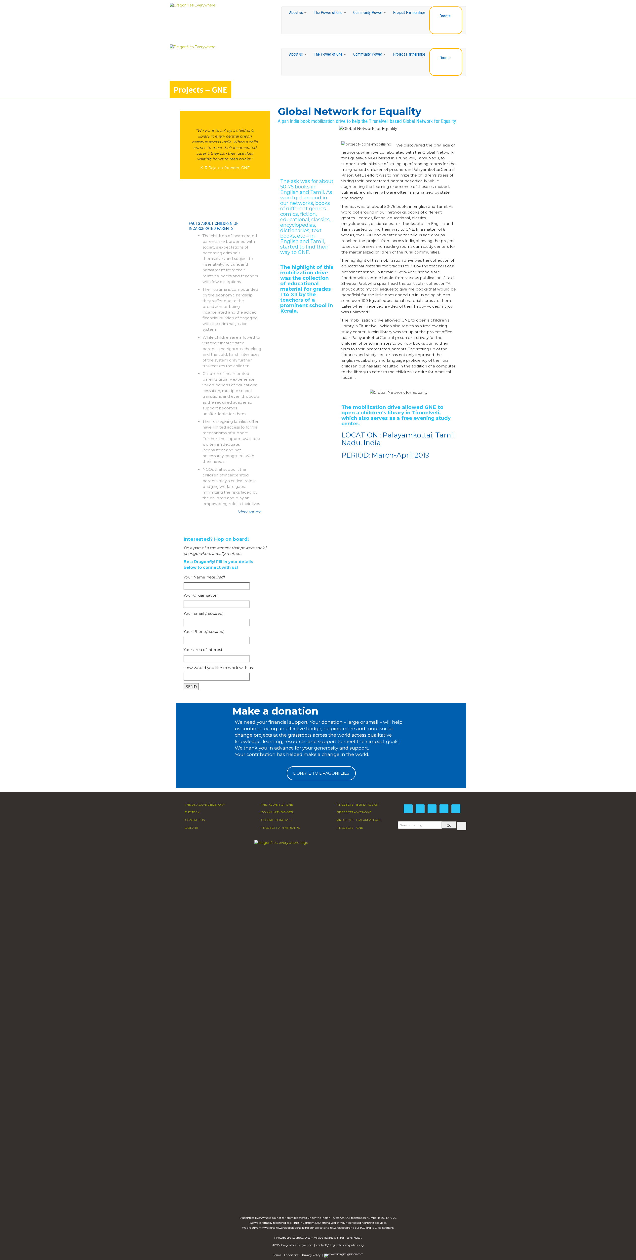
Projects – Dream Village (359, 820)
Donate (445, 16)
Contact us (195, 820)
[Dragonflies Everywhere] (192, 5)
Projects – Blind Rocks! (357, 804)
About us (296, 12)
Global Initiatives (276, 820)
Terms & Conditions (285, 1255)
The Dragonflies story (205, 804)
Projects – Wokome (354, 812)
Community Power (368, 12)
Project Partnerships (409, 12)
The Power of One (328, 12)
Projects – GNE (350, 827)
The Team (192, 812)
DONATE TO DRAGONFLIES (321, 773)
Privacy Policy (311, 1255)
